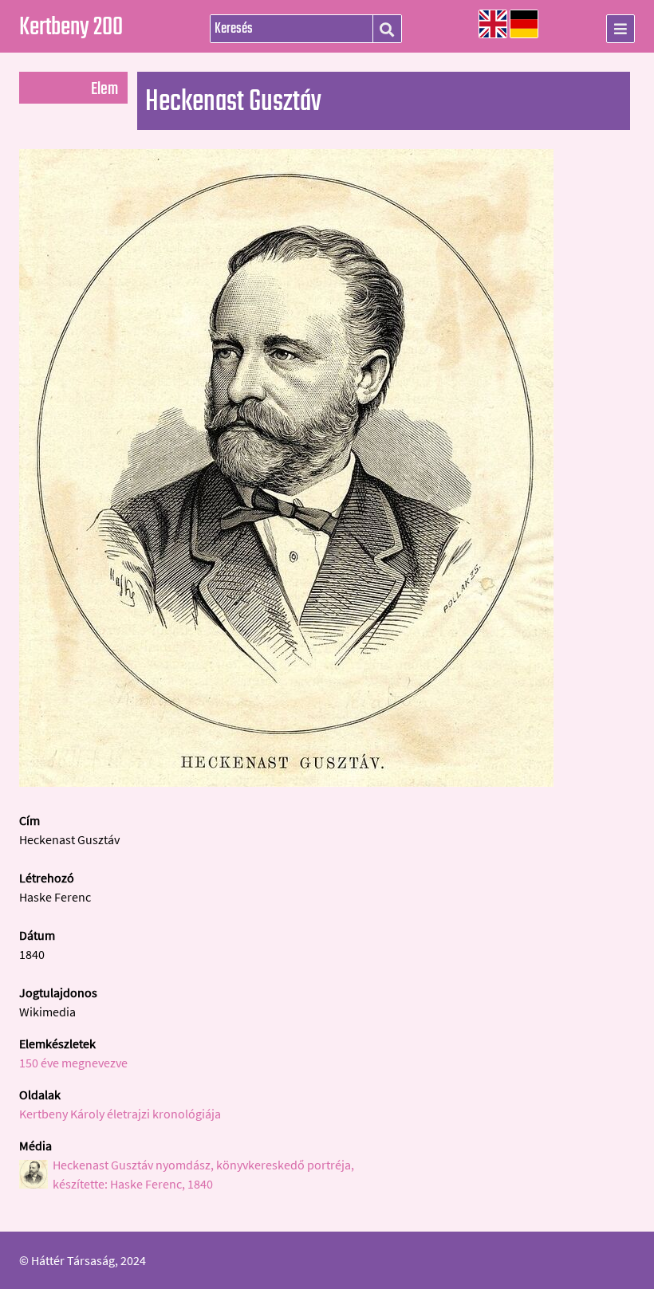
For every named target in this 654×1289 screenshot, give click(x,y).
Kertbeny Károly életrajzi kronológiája (120, 1114)
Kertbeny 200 (71, 27)
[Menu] (620, 28)
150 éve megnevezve (73, 1063)
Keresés (386, 29)
